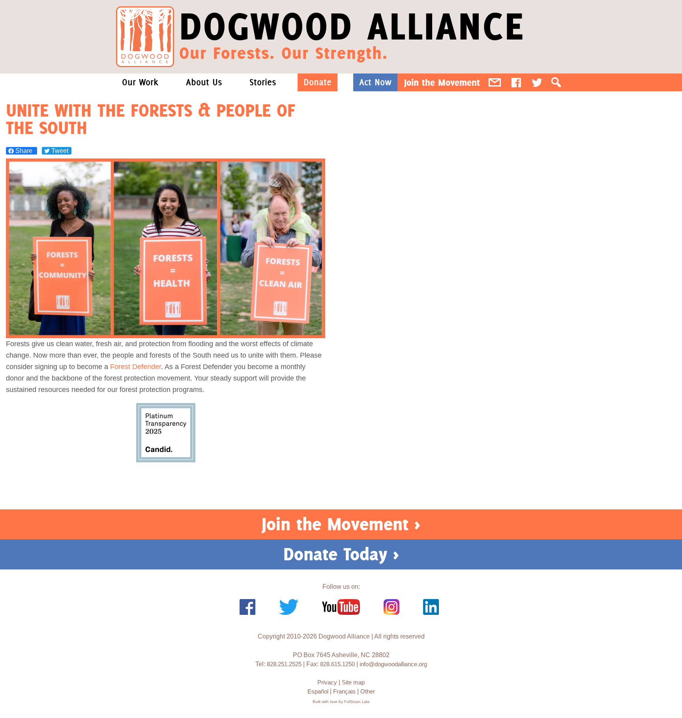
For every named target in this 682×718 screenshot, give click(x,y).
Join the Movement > (341, 524)
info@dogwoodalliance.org (393, 664)
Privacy (327, 682)
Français (344, 691)
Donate (318, 82)
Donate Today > (341, 554)
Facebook (516, 82)
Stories (262, 82)
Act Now (375, 82)
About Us (204, 82)
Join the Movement (442, 82)
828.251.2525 (284, 664)
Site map (353, 682)
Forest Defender (135, 367)
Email (495, 82)
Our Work (140, 82)
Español (317, 691)
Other (367, 691)
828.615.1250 (337, 664)
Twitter (537, 82)
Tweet (59, 150)
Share (24, 150)
